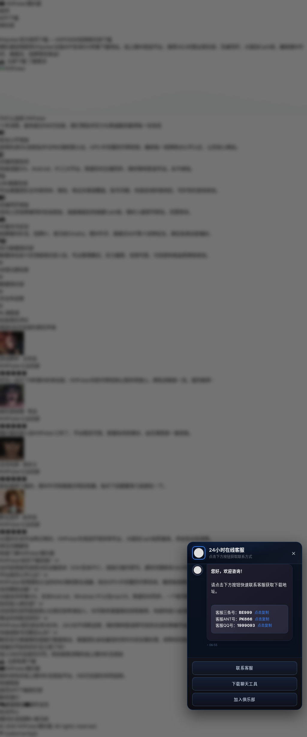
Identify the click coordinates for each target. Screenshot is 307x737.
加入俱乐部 (244, 699)
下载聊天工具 (245, 683)
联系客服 (244, 668)
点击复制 (262, 612)
